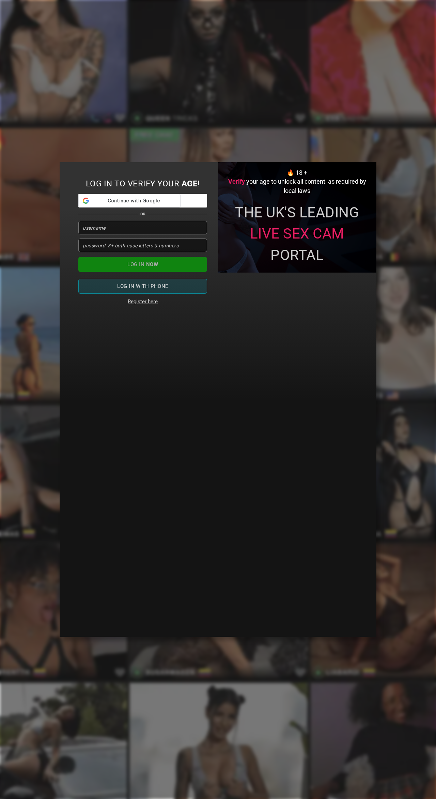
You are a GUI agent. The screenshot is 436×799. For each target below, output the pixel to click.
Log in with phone (143, 286)
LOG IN (142, 264)
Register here (143, 301)
